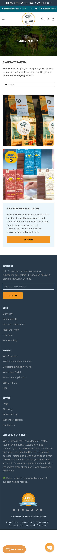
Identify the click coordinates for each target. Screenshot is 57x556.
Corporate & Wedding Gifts (17, 367)
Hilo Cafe (8, 335)
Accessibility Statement (36, 525)
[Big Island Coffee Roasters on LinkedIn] (27, 511)
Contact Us (9, 425)
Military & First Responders (17, 361)
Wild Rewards (10, 356)
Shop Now (28, 239)
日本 (5, 388)
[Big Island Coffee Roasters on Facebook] (18, 511)
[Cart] (53, 19)
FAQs (5, 404)
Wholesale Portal (12, 372)
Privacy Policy (42, 522)
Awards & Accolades (14, 324)
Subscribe (12, 295)
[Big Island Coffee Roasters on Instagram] (23, 511)
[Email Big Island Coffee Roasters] (14, 511)
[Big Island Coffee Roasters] (28, 19)
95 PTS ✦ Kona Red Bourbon (45, 8)
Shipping (7, 409)
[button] (49, 547)
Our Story (8, 314)
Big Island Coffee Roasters (23, 516)
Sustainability (10, 319)
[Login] (48, 19)
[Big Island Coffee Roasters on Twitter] (32, 511)
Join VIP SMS (10, 382)
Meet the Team (11, 329)
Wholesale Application (14, 377)
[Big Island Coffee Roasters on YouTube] (41, 511)
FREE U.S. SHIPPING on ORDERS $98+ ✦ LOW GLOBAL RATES (29, 3)
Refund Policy (10, 414)
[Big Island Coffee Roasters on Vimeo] (36, 511)
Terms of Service (16, 525)
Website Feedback (13, 419)
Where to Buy (10, 340)
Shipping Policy (27, 522)
